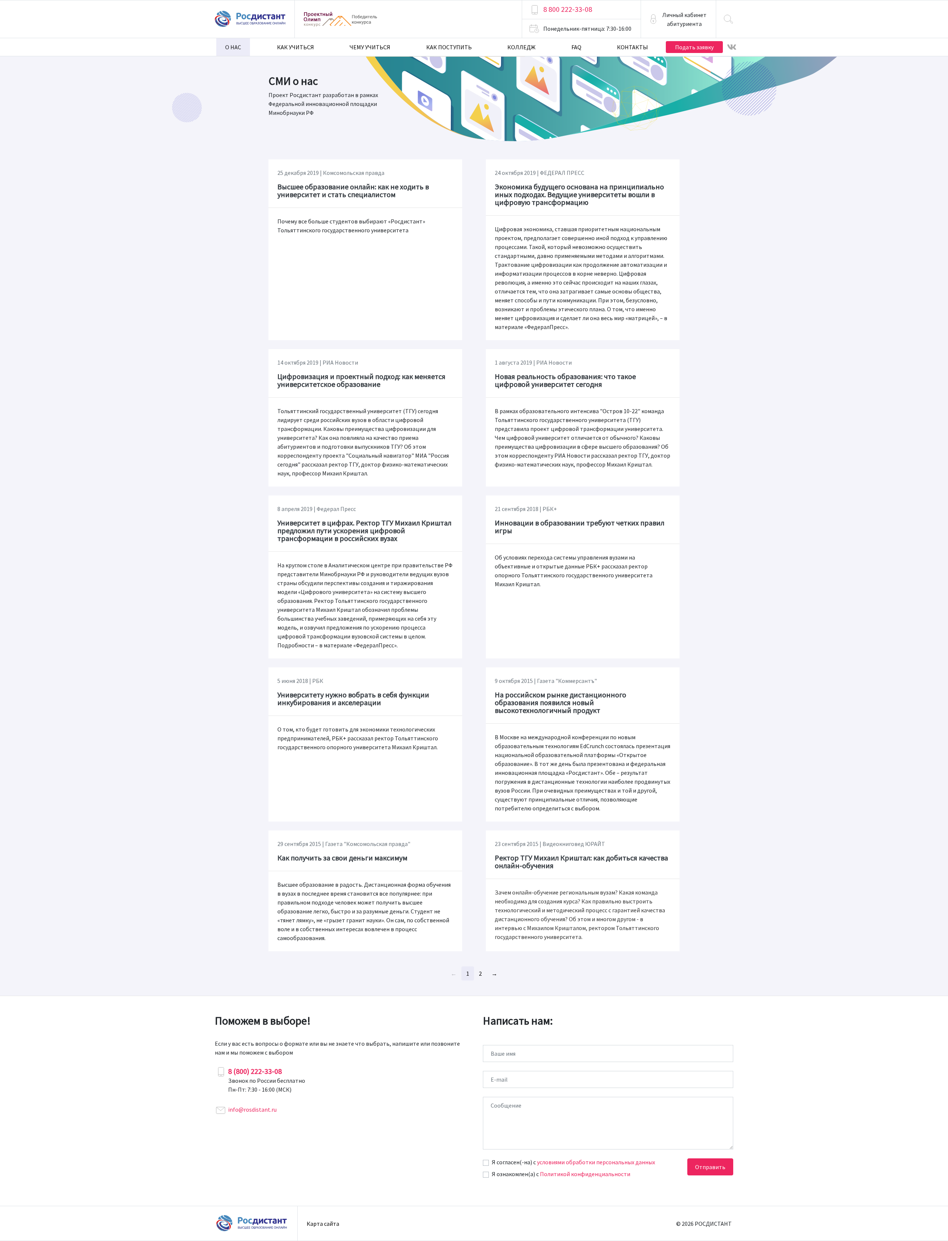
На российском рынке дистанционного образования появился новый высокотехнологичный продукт (560, 702)
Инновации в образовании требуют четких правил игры (579, 526)
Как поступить (449, 47)
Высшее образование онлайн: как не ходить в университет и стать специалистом (353, 190)
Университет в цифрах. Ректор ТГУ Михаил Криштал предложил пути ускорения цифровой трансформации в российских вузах (364, 530)
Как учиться (295, 47)
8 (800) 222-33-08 (255, 1071)
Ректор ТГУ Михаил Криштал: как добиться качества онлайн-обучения (581, 861)
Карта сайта (323, 1223)
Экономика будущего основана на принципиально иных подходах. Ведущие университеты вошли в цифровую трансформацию (579, 194)
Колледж (521, 47)
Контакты (632, 47)
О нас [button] (233, 47)
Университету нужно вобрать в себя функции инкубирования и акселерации (353, 698)
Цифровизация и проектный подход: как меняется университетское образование (361, 380)
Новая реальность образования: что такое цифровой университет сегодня (565, 380)
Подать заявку (694, 47)
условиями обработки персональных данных (596, 1162)
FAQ (576, 47)
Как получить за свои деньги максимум (342, 857)
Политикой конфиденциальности (585, 1174)
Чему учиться (370, 47)
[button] (678, 19)
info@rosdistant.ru (252, 1109)
